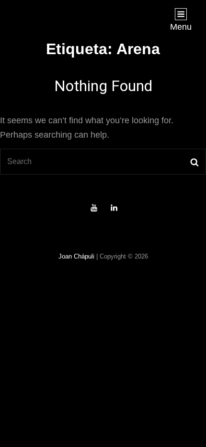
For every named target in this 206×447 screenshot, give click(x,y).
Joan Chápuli (76, 256)
